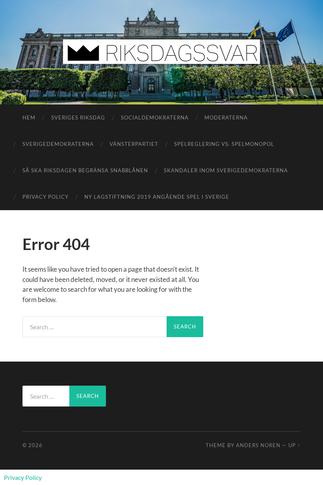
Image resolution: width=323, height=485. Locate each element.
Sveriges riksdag (78, 117)
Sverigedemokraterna (58, 144)
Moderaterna (226, 117)
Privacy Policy (45, 197)
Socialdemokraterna (155, 117)
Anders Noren (258, 445)
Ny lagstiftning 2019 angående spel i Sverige (156, 197)
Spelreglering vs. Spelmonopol (224, 144)
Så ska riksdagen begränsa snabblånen (85, 170)
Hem (28, 117)
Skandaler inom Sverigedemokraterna (226, 170)
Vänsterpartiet (134, 144)
